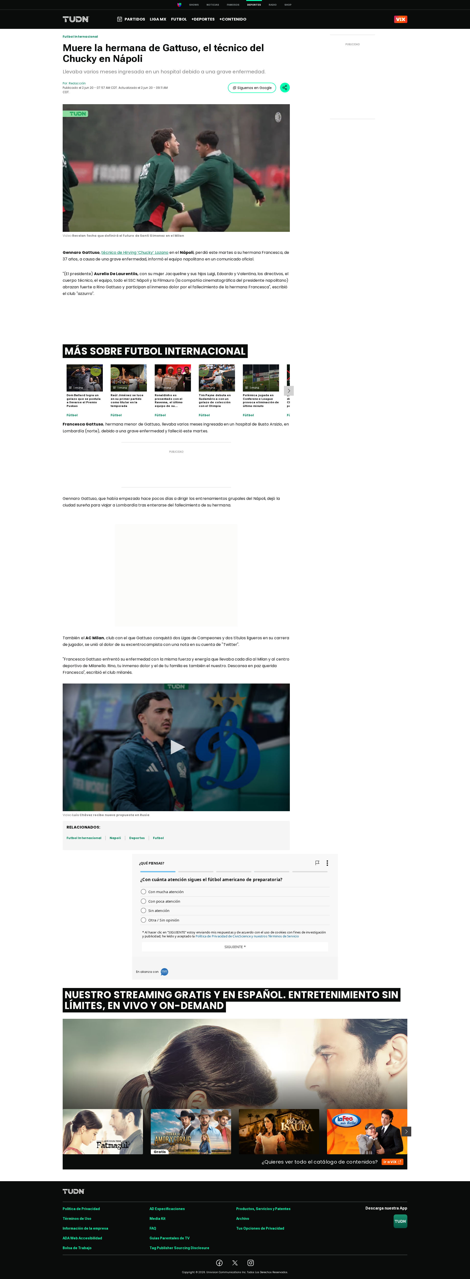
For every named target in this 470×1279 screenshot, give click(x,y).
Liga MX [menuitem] (158, 19)
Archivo (242, 1219)
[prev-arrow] (59, 1131)
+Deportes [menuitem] (203, 19)
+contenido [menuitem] (232, 19)
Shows (194, 4)
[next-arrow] (289, 391)
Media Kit (157, 1219)
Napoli (115, 838)
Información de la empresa (85, 1228)
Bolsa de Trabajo (77, 1248)
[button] (176, 747)
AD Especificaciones (167, 1209)
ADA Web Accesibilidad (82, 1238)
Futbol (158, 838)
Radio (273, 4)
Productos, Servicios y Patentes (263, 1209)
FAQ (153, 1228)
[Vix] (400, 19)
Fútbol (72, 415)
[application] (176, 168)
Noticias (213, 4)
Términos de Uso (77, 1219)
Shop (288, 4)
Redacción (77, 83)
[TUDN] (76, 19)
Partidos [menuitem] (135, 19)
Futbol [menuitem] (179, 19)
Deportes (137, 838)
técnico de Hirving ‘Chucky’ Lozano (134, 252)
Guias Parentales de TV (169, 1238)
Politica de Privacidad (81, 1209)
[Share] (285, 87)
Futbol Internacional (80, 37)
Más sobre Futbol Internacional (155, 351)
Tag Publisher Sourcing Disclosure (179, 1248)
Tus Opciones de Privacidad (260, 1228)
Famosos (233, 4)
